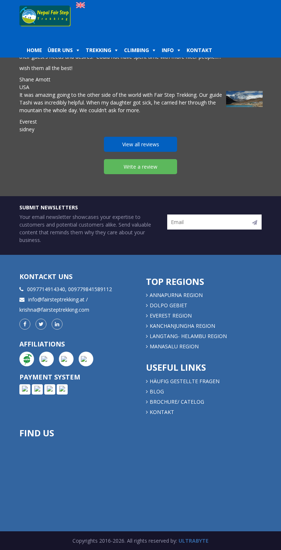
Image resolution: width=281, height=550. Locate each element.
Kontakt (200, 50)
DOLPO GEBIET (168, 305)
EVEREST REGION (171, 315)
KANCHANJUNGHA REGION (182, 325)
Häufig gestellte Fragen (185, 381)
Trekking (98, 50)
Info (168, 50)
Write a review (140, 166)
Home (34, 50)
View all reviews (140, 144)
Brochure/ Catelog (177, 401)
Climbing (136, 50)
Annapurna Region (176, 295)
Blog (157, 391)
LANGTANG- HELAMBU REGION (188, 336)
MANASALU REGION (174, 346)
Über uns (60, 50)
